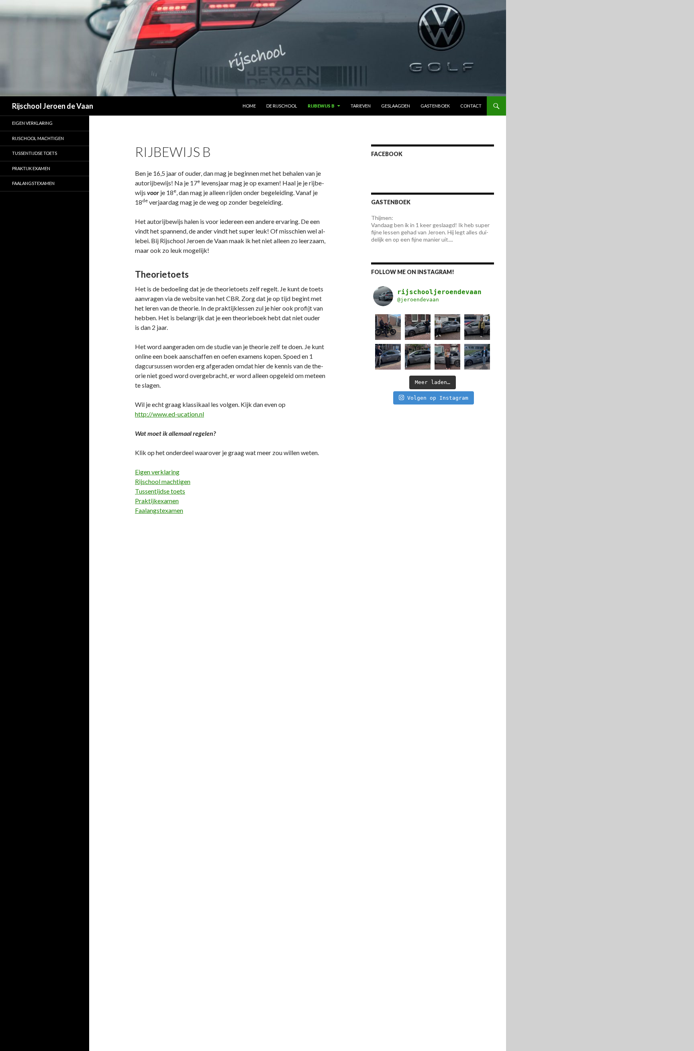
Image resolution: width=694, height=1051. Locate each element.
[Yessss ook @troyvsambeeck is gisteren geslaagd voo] (477, 357)
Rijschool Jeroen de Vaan (52, 106)
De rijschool (281, 105)
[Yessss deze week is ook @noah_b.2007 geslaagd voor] (447, 327)
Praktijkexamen (157, 500)
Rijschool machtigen (162, 481)
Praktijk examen (31, 168)
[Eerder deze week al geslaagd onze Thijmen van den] (388, 357)
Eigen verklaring (157, 472)
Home (249, 105)
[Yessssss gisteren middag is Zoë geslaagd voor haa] (418, 357)
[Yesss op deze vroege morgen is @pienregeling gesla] (447, 357)
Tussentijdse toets (160, 491)
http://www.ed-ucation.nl (169, 414)
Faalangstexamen (159, 510)
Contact (471, 105)
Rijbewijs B (321, 105)
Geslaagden (395, 105)
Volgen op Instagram (437, 398)
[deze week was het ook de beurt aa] (418, 327)
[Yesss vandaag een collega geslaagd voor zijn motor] (388, 327)
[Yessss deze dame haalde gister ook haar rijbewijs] (477, 327)
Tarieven (361, 105)
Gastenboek (435, 105)
